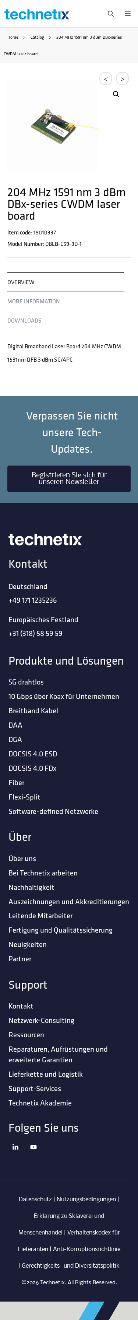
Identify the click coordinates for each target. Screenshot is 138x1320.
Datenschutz (35, 1200)
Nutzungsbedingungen (86, 1200)
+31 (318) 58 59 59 (35, 633)
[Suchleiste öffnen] (108, 14)
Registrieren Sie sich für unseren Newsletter (69, 479)
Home (12, 37)
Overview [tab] (21, 282)
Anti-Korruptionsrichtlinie (86, 1249)
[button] (116, 94)
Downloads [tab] (24, 320)
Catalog (37, 37)
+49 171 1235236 (32, 600)
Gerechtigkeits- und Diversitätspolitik (71, 1266)
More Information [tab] (33, 301)
